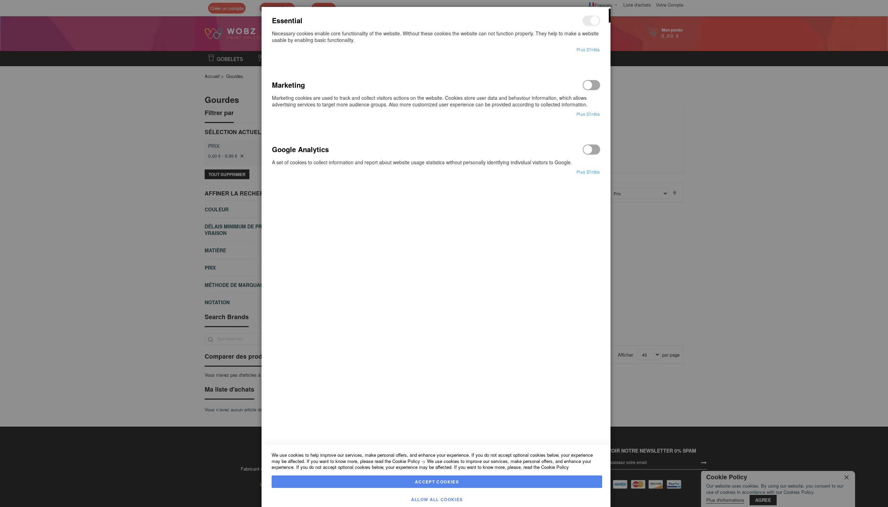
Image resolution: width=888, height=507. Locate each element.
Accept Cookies (437, 482)
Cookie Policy (406, 461)
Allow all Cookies (437, 499)
